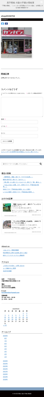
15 (23, 317)
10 (5, 317)
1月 (5, 357)
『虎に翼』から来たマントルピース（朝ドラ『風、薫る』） (22, 182)
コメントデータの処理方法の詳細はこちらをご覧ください (19, 152)
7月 (5, 341)
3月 (5, 351)
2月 (5, 354)
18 (9, 319)
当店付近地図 (7, 271)
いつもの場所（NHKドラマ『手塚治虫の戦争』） (19, 192)
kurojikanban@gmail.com (10, 292)
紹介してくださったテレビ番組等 (13, 255)
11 (9, 317)
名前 (3, 119)
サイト (3, 133)
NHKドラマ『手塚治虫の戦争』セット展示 (16, 189)
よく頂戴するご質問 (9, 268)
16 (27, 317)
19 (12, 319)
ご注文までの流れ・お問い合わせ (13, 265)
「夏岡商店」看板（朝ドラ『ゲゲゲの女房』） (18, 177)
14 (19, 317)
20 (16, 319)
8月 (5, 338)
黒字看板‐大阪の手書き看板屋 (20, 3)
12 (12, 317)
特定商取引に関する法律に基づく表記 (15, 253)
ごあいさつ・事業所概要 (11, 250)
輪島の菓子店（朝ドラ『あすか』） (14, 179)
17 (5, 319)
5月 (5, 346)
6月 (5, 343)
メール (4, 126)
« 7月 (5, 325)
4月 (5, 349)
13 (16, 317)
